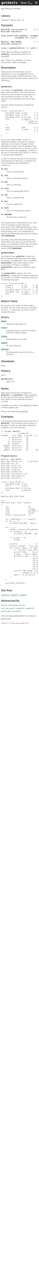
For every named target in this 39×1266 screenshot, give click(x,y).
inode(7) (23, 595)
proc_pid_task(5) (8, 608)
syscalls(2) (16, 611)
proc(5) (22, 605)
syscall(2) (5, 56)
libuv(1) (4, 605)
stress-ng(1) (6, 611)
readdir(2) (24, 411)
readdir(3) (23, 74)
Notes (23, 62)
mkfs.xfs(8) (12, 605)
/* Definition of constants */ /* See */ (19, 38)
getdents (17, 3)
